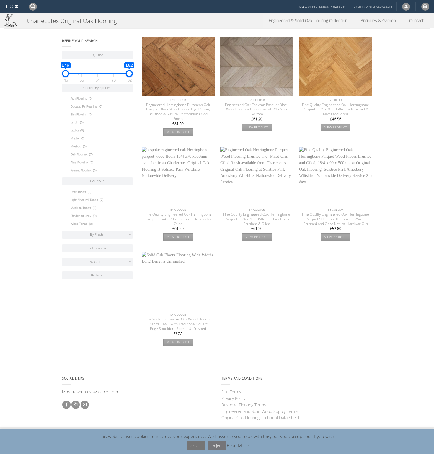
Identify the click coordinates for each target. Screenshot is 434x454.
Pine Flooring (82, 162)
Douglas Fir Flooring (86, 106)
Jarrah (77, 122)
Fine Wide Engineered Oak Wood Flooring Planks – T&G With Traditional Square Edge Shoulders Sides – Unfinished (178, 324)
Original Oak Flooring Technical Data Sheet (260, 417)
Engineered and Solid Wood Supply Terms (259, 411)
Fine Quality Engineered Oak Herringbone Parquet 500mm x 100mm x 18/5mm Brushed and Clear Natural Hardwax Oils (335, 219)
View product (178, 132)
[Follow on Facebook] (6, 6)
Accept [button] (196, 445)
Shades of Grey (84, 216)
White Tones (82, 224)
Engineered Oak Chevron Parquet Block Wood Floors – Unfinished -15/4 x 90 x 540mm (256, 109)
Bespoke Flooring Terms (243, 405)
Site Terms (231, 392)
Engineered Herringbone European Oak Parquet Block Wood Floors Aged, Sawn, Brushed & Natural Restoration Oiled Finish (178, 111)
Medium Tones (83, 208)
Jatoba (77, 130)
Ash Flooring (81, 98)
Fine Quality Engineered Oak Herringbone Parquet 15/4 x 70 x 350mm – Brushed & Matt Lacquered (335, 109)
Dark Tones (81, 192)
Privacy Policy (233, 398)
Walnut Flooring (84, 170)
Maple (77, 138)
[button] (33, 7)
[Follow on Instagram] (11, 6)
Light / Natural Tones (87, 200)
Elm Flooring (81, 114)
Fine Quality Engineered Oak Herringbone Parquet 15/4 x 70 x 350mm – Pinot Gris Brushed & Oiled (256, 219)
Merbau (79, 146)
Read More (238, 445)
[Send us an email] (16, 6)
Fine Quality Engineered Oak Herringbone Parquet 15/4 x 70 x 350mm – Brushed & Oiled (178, 219)
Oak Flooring (82, 154)
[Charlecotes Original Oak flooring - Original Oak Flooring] (11, 20)
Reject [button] (217, 445)
